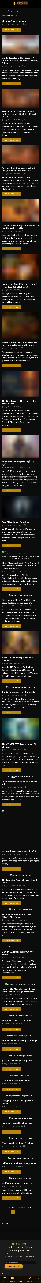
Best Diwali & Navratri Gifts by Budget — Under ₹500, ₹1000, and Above (19, 114)
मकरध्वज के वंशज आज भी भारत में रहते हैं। (19, 851)
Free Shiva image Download (16, 522)
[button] (3, 4)
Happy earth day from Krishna (17, 1143)
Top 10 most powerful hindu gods (18, 692)
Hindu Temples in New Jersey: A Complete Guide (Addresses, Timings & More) (20, 60)
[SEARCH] (37, 1230)
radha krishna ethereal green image (19, 1040)
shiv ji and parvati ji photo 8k (17, 1020)
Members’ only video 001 (14, 21)
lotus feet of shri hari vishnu (16, 1080)
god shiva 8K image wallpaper (17, 1060)
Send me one (13, 1266)
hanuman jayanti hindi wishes (17, 1123)
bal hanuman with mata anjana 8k (19, 1163)
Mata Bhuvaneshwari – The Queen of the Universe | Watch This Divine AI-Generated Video (20, 566)
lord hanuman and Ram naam (17, 1183)
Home (4, 11)
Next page (28, 1212)
